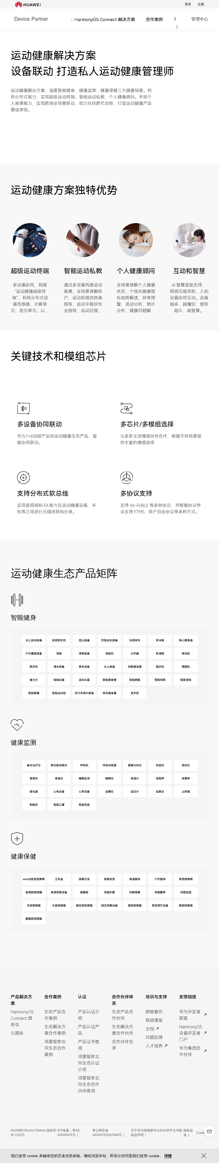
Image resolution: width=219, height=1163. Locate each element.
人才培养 (154, 1046)
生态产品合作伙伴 (122, 1014)
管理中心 (199, 19)
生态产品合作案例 (55, 1014)
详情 (168, 1156)
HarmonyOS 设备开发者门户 (190, 1033)
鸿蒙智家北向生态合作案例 (55, 1047)
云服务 (17, 1033)
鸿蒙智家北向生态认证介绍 (88, 1062)
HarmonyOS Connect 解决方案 (104, 19)
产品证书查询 (88, 1044)
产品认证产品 (88, 1029)
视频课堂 (154, 1020)
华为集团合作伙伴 (190, 1051)
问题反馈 (154, 1037)
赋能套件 (154, 1011)
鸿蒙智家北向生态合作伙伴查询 (88, 1084)
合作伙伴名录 (122, 1044)
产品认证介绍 (88, 1014)
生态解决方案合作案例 (55, 1029)
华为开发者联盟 (190, 1014)
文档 (150, 1028)
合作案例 (154, 19)
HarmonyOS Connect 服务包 (22, 1018)
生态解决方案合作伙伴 (122, 1029)
